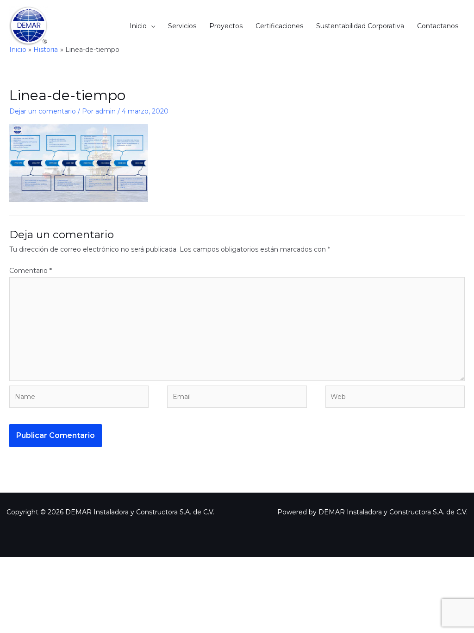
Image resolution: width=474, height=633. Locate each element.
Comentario (30, 270)
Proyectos (226, 26)
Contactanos (437, 26)
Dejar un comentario (42, 111)
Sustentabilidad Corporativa (360, 26)
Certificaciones (279, 26)
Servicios (182, 26)
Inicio (138, 26)
